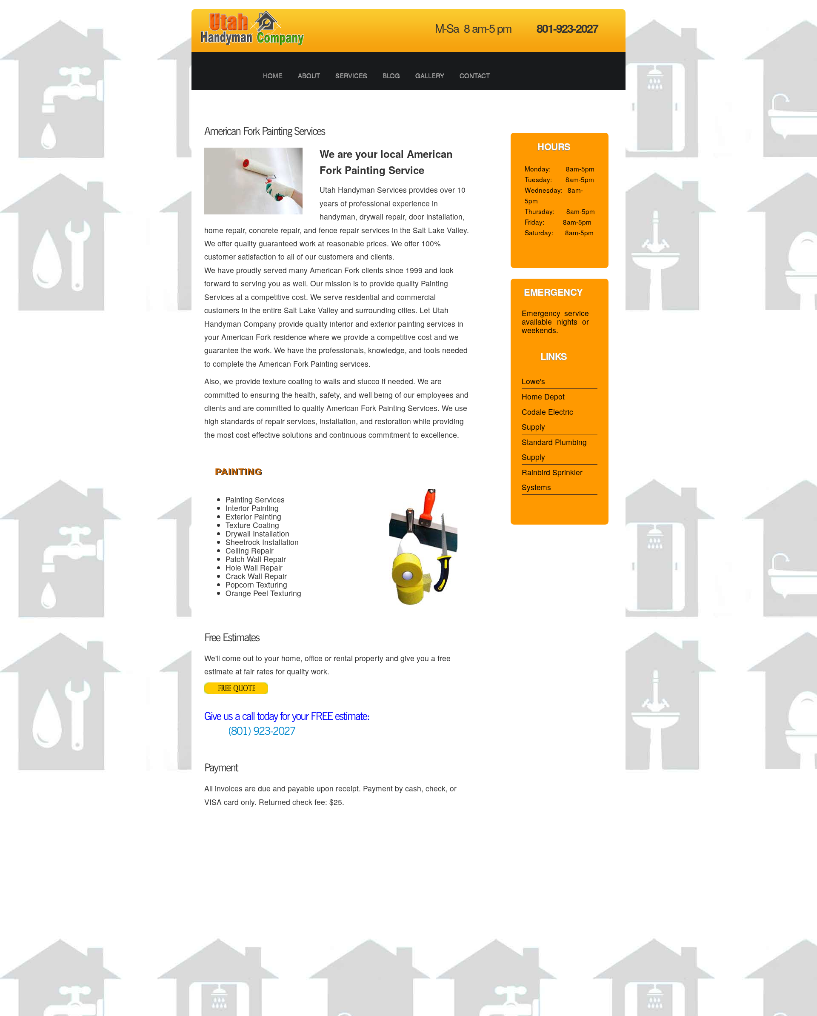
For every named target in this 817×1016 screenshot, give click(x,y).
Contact (475, 75)
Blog (391, 75)
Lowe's (533, 381)
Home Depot (543, 396)
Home (273, 75)
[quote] (236, 679)
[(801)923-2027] (249, 730)
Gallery (429, 75)
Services (351, 75)
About (309, 75)
